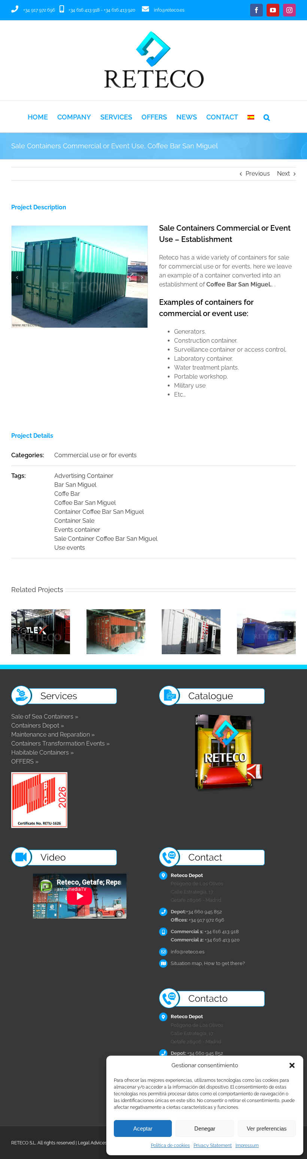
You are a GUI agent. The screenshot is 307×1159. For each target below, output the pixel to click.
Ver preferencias (267, 1128)
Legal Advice (91, 1143)
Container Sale (74, 520)
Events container (77, 529)
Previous (258, 173)
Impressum (247, 1145)
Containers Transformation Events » (60, 743)
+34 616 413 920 (119, 10)
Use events (69, 547)
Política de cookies (170, 1145)
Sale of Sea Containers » (44, 716)
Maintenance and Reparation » (53, 734)
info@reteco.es (169, 10)
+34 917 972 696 (39, 10)
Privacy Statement (213, 1145)
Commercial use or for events (95, 455)
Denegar (204, 1128)
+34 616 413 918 (84, 10)
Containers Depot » (37, 725)
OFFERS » (25, 761)
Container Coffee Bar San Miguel (99, 511)
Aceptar (142, 1128)
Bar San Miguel (75, 484)
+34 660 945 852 (196, 911)
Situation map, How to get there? (208, 963)
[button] (292, 1065)
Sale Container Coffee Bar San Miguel (105, 538)
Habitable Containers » (42, 752)
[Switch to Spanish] (250, 116)
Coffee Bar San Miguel (85, 502)
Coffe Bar (67, 493)
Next (283, 173)
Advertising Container (83, 475)
